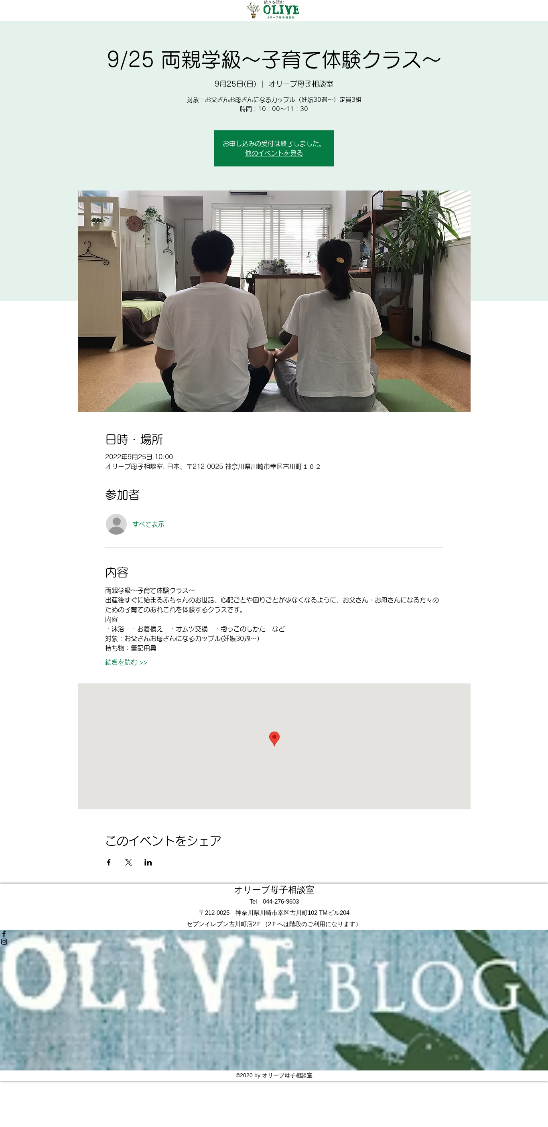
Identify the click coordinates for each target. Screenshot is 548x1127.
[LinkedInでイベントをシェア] (148, 862)
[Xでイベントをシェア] (128, 862)
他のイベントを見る (274, 153)
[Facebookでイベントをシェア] (109, 862)
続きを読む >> (126, 662)
